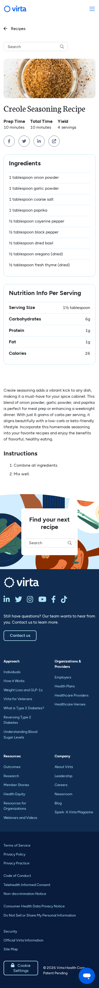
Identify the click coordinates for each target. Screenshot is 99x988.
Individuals (12, 672)
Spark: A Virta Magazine (74, 812)
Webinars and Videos (20, 818)
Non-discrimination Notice (25, 894)
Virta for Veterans (18, 699)
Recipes (14, 28)
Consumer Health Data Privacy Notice (34, 906)
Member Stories (16, 785)
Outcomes (12, 767)
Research (11, 776)
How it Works (14, 681)
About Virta (64, 767)
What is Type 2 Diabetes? (24, 708)
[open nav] (92, 9)
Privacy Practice (16, 863)
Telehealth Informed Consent (27, 885)
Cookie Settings (20, 968)
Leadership (63, 776)
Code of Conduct (17, 876)
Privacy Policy (14, 854)
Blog (58, 803)
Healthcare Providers (72, 695)
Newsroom (63, 794)
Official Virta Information (23, 940)
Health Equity (14, 794)
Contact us (20, 635)
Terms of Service (17, 845)
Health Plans (65, 686)
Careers (61, 785)
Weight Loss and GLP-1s (23, 690)
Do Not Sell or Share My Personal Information (40, 915)
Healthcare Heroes (70, 704)
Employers (63, 677)
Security (10, 931)
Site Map (11, 949)
